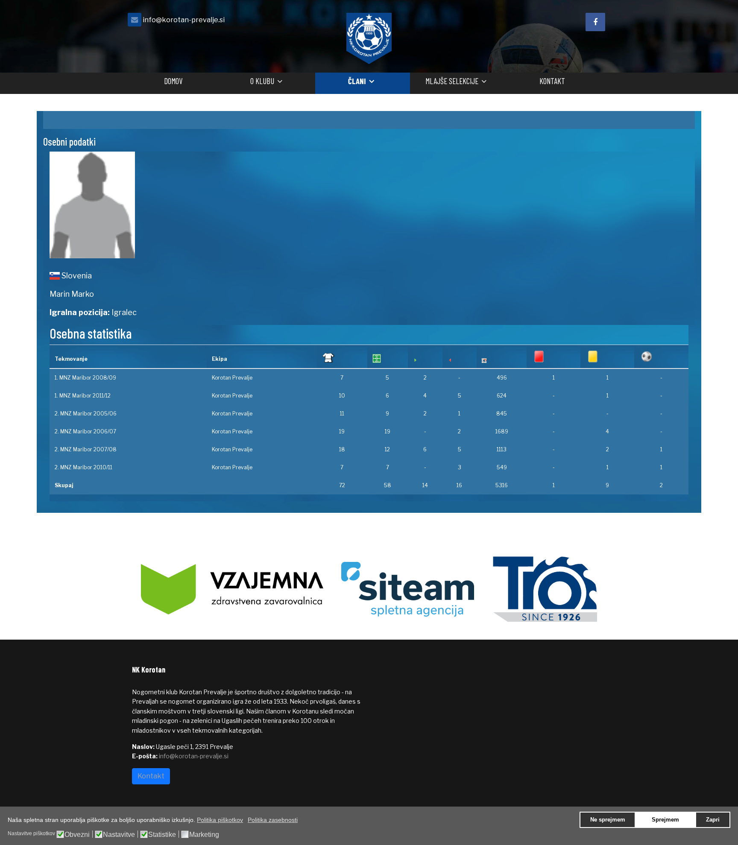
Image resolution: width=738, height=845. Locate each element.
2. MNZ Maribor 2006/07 (85, 431)
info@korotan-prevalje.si (184, 19)
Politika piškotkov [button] (220, 819)
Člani (357, 81)
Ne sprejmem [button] (607, 820)
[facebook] (595, 22)
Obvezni (77, 835)
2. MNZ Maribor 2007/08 (86, 449)
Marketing (204, 835)
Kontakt (552, 81)
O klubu (262, 81)
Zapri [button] (713, 820)
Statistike (162, 835)
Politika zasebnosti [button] (273, 819)
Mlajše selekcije (451, 81)
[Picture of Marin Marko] (206, 205)
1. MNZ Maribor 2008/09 (85, 377)
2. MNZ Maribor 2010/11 (83, 467)
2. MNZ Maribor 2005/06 (86, 413)
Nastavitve (119, 835)
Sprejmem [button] (665, 820)
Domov (173, 81)
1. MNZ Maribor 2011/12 (83, 395)
